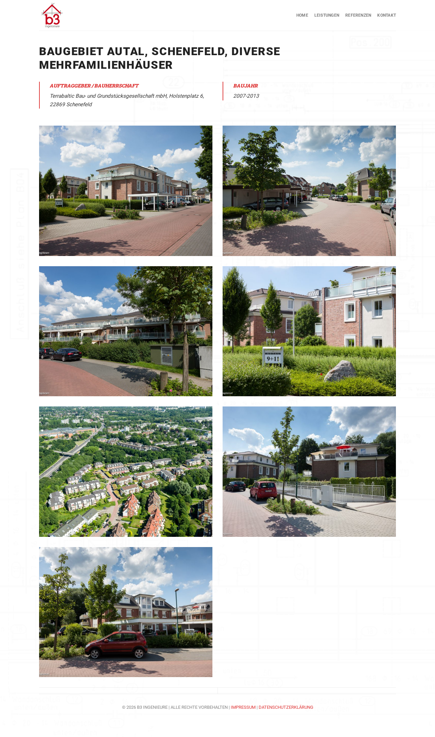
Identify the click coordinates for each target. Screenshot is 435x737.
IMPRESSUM (244, 707)
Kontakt (386, 15)
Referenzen (358, 15)
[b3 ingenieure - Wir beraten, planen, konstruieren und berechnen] (73, 15)
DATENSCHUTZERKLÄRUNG (286, 707)
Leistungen (326, 15)
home (302, 15)
